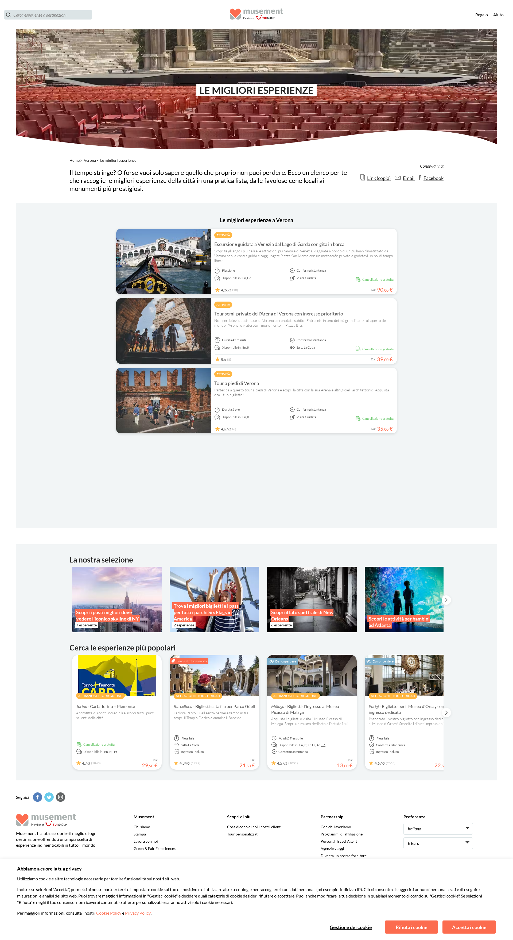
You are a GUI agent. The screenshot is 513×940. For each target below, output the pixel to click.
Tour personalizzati (243, 834)
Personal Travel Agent (339, 841)
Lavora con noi (146, 841)
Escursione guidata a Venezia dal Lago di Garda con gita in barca (279, 244)
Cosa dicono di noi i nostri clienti (254, 827)
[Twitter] (48, 797)
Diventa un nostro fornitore (344, 855)
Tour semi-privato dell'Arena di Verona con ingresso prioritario (278, 314)
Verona (90, 160)
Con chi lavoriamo (336, 827)
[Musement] (256, 15)
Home (74, 160)
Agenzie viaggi (332, 848)
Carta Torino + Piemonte (105, 706)
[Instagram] (60, 797)
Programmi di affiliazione (342, 834)
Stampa (140, 834)
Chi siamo (142, 827)
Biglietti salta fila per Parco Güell (214, 706)
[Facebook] (37, 797)
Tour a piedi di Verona (236, 383)
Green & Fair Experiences (155, 848)
